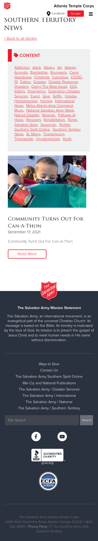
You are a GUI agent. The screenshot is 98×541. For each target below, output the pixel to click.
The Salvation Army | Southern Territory (49, 408)
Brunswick (58, 72)
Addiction (22, 67)
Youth (67, 139)
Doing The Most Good (49, 86)
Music (19, 110)
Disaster (39, 82)
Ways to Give (49, 364)
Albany (49, 67)
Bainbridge (39, 72)
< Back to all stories (20, 38)
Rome (72, 120)
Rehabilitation (54, 120)
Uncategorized (48, 139)
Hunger (46, 101)
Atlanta (70, 67)
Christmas (41, 77)
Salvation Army (26, 125)
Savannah (48, 125)
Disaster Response (63, 82)
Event (35, 96)
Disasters (21, 86)
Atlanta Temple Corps (74, 6)
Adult (36, 67)
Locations (58, 13)
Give (46, 96)
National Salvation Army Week (50, 110)
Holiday (71, 96)
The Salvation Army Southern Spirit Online (49, 376)
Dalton (25, 82)
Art (59, 67)
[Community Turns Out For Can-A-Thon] (47, 181)
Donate (75, 13)
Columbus (60, 77)
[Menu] (89, 13)
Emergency (36, 91)
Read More (27, 254)
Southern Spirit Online (32, 129)
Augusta (20, 72)
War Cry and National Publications (49, 383)
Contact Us (49, 370)
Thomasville (23, 139)
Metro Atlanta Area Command (49, 105)
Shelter (64, 125)
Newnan (48, 115)
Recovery (33, 120)
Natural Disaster (26, 115)
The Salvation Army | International (49, 395)
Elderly (19, 91)
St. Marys (33, 134)
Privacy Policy (37, 527)
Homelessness (25, 101)
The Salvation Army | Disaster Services (49, 389)
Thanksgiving (53, 134)
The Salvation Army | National (49, 402)
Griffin (57, 96)
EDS (73, 86)
